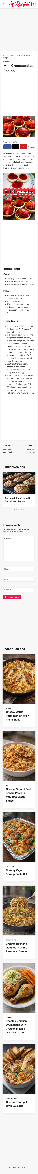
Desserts (7, 61)
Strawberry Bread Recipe (8, 449)
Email (7, 579)
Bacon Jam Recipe (30, 449)
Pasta (8, 785)
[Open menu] (4, 4)
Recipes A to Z (22, 1167)
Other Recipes (11, 940)
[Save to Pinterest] (23, 146)
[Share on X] (15, 146)
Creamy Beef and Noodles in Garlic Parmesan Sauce (16, 947)
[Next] (32, 489)
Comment (9, 538)
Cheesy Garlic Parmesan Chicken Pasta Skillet (17, 715)
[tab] (14, 509)
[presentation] (19, 679)
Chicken (9, 708)
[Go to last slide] (6, 489)
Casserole (10, 866)
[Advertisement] (19, 31)
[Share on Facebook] (7, 146)
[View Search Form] (33, 4)
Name (7, 569)
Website (7, 590)
